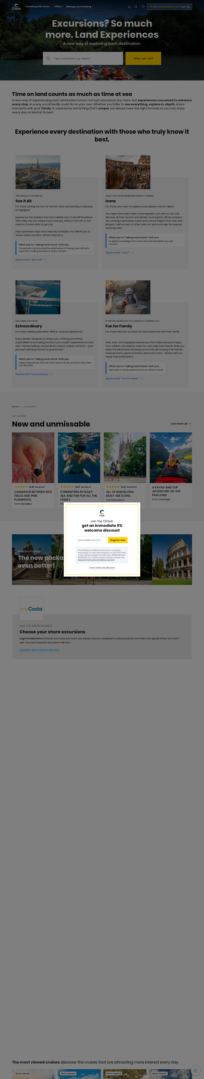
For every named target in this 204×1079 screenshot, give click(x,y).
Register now (117, 540)
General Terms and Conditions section (96, 560)
